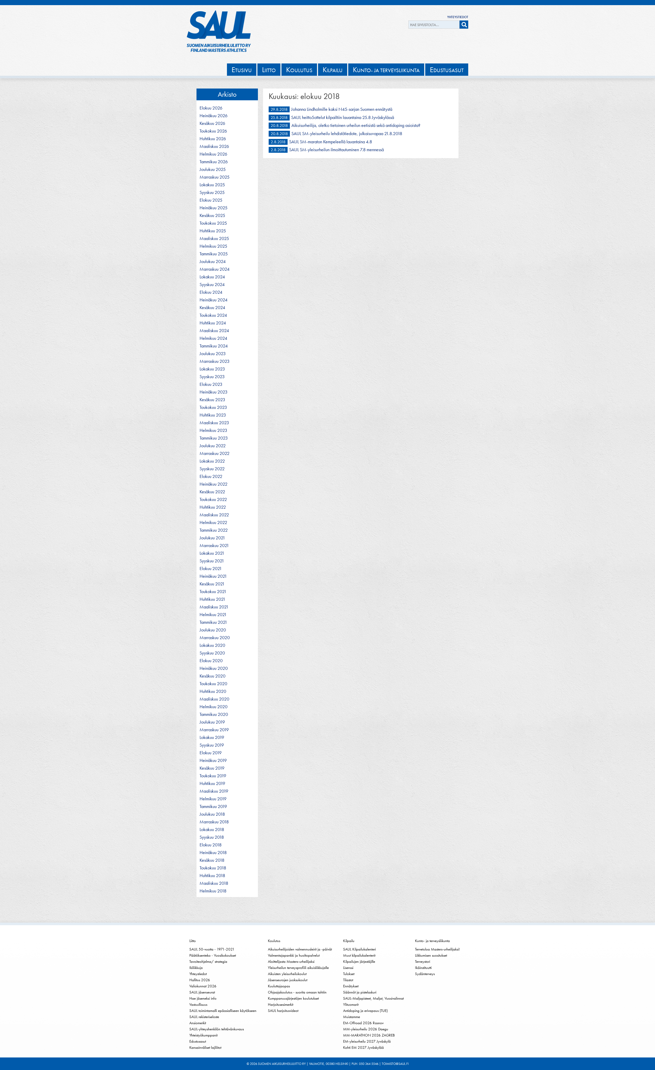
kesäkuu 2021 (212, 583)
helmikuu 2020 (213, 706)
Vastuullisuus (198, 1004)
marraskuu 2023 (215, 361)
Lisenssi (348, 967)
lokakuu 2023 (212, 369)
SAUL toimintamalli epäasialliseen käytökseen (222, 1010)
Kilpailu (348, 940)
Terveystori (422, 961)
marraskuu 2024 (215, 269)
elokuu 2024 (211, 292)
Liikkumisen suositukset (431, 955)
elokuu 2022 (211, 476)
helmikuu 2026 (213, 154)
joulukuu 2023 (213, 353)
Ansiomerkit (197, 1022)
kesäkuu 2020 (212, 676)
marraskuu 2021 (214, 545)
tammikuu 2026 (214, 161)
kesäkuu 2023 (212, 399)
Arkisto (227, 94)
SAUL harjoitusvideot (283, 1010)
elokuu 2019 (211, 752)
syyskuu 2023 (212, 376)
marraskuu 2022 (215, 453)
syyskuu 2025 (212, 192)
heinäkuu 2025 (213, 207)
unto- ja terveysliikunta (386, 69)
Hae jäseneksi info (202, 998)
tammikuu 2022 (214, 530)
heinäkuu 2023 (213, 392)
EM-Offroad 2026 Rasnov (363, 1022)
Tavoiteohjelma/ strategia (208, 961)
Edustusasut (197, 1041)
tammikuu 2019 (213, 806)
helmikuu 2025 (213, 246)
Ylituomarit (350, 1004)
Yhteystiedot (457, 17)
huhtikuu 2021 (212, 599)
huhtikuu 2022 (213, 507)
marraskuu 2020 (215, 637)
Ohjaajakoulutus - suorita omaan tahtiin (297, 992)
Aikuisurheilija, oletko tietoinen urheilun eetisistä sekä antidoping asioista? (355, 125)
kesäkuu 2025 (212, 215)
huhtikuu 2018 (212, 875)
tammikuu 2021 (213, 622)
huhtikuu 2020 (213, 691)
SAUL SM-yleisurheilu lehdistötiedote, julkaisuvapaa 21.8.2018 (346, 133)
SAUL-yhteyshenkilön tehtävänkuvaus (216, 1029)
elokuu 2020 (211, 660)
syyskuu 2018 (212, 837)
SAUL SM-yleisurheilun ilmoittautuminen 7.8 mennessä (336, 149)
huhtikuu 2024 (213, 322)
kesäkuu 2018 (212, 860)
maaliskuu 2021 (214, 606)
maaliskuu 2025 (214, 238)
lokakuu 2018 (212, 829)
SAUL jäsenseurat (202, 992)
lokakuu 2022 (212, 461)
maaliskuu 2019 (214, 791)
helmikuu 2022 (213, 522)
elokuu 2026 (211, 108)
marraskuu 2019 (214, 729)
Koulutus (274, 940)
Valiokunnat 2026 (202, 986)
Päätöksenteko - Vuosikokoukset (212, 955)
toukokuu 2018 (213, 867)
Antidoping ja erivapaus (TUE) (365, 1010)
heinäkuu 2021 (213, 576)
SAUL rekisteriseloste (204, 1016)
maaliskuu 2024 (214, 330)
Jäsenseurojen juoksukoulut (287, 979)
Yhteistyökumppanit (203, 1035)
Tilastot (348, 979)
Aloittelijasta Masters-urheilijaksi (291, 961)
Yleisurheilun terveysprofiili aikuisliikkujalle (298, 967)
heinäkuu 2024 (213, 299)
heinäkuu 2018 (213, 852)
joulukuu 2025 (213, 169)
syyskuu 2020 (212, 653)
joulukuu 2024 (213, 261)
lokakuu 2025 (212, 184)
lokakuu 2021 (212, 553)
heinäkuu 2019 (213, 760)
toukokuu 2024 (213, 315)
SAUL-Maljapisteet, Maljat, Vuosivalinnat (373, 998)
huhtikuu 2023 (213, 415)
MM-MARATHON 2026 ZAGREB (369, 1035)
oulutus (299, 69)
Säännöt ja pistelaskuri (359, 992)
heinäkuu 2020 (214, 668)
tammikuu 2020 (214, 714)
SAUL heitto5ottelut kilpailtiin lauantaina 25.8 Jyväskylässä (342, 117)
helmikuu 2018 (213, 890)
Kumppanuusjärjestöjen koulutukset (293, 998)
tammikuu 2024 (214, 345)
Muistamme (351, 1016)
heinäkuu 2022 (213, 484)
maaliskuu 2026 (214, 146)
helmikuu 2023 (213, 430)
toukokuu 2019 (213, 775)
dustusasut (447, 69)
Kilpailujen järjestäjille (359, 961)
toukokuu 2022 (213, 499)
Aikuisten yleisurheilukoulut (287, 973)
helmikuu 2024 (213, 338)
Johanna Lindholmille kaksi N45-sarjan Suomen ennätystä (341, 109)
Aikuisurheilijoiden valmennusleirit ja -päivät (300, 949)
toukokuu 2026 (213, 131)
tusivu (242, 69)
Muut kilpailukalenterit (359, 955)
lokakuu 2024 (212, 276)
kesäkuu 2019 (212, 768)
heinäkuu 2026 (213, 115)
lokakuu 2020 (212, 645)
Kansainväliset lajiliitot (205, 1047)
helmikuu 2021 (213, 614)
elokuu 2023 (211, 384)
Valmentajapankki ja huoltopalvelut (294, 955)
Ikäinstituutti (423, 967)
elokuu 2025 (211, 200)
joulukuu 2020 (213, 629)
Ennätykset (350, 986)
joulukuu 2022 (213, 445)
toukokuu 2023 (213, 407)
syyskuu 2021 (212, 560)
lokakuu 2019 (212, 737)
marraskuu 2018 (214, 821)
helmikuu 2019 (213, 798)
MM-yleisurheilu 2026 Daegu (365, 1029)
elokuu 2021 (211, 568)
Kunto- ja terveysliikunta (432, 940)
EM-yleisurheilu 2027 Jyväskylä (367, 1041)
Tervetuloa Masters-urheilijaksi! (437, 949)
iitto (269, 69)
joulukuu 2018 (212, 814)
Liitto (192, 940)
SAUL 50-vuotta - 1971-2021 (212, 949)
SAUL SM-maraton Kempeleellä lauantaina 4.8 (330, 142)
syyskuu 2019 (212, 745)
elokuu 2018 (211, 844)
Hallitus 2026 (199, 979)
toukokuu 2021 (213, 591)
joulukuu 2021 (212, 537)
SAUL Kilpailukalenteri (359, 949)
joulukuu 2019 (212, 722)
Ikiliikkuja (196, 967)
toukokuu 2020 (213, 683)
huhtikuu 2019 (212, 783)
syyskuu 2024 (212, 284)
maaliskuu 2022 (214, 514)
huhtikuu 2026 (213, 138)
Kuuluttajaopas (279, 986)
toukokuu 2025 (213, 223)
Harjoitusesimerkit (280, 1004)
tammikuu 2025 (214, 253)
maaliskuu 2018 (214, 883)
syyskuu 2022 (212, 468)
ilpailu (333, 69)
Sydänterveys (425, 973)
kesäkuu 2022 (212, 491)
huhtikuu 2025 (213, 230)
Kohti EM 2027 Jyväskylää (363, 1047)
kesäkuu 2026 (212, 123)
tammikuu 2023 (214, 438)
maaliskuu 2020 (214, 699)
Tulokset (348, 973)
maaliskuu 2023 (214, 422)
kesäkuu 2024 (212, 307)
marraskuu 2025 (215, 177)
